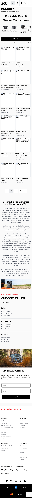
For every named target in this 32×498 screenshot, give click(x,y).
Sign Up (16, 397)
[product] (8, 57)
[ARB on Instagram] (16, 481)
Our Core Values (13, 298)
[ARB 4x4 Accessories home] (4, 3)
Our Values (6, 302)
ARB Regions (23, 443)
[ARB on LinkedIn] (25, 481)
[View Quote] (21, 3)
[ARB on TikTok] (21, 481)
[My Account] (17, 3)
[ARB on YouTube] (11, 481)
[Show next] (25, 191)
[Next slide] (28, 28)
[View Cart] (25, 3)
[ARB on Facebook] (7, 481)
